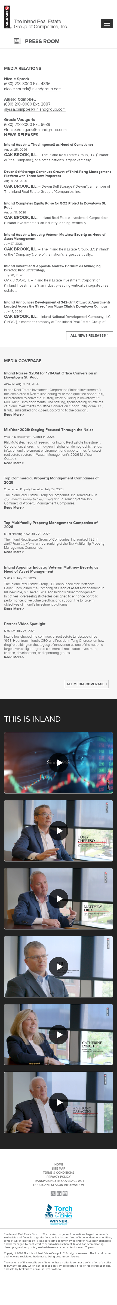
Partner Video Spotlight (24, 624)
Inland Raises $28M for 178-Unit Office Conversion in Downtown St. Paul (50, 375)
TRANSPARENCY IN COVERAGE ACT (58, 1180)
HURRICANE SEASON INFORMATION (58, 1184)
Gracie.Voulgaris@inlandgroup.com (35, 130)
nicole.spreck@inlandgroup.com (32, 89)
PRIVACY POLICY (59, 1176)
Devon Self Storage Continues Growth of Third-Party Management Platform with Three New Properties (57, 174)
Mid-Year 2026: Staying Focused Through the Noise (49, 429)
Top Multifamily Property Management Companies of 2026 (51, 524)
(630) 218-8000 (18, 84)
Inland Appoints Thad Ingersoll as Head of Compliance (48, 144)
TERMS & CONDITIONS (58, 1172)
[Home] (36, 17)
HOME (58, 1164)
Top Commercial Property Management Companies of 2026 (51, 480)
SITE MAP (58, 1168)
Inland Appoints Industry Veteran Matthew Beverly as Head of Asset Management (51, 569)
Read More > (14, 415)
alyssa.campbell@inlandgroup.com (35, 109)
